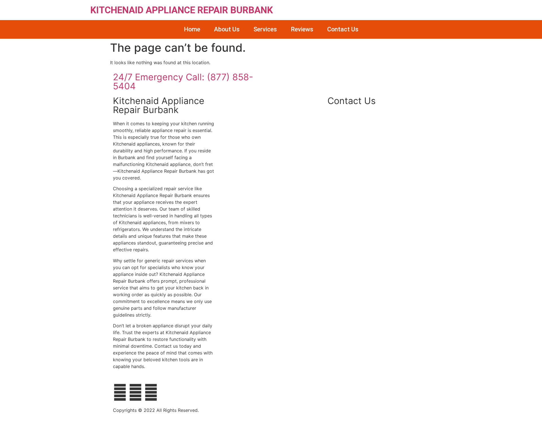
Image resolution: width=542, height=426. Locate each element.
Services (265, 29)
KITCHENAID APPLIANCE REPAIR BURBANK (181, 10)
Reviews (302, 29)
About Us (227, 29)
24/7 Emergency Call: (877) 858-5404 (183, 82)
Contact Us (343, 29)
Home (192, 29)
